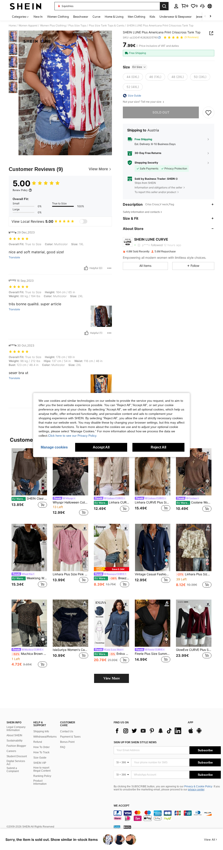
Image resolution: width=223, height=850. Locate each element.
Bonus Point (67, 741)
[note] (111, 569)
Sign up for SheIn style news (135, 742)
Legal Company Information (16, 729)
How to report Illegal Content (42, 769)
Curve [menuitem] (96, 16)
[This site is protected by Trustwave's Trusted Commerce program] (117, 826)
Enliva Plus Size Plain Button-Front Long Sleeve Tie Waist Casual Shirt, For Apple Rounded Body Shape (112, 653)
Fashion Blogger (16, 745)
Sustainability (14, 740)
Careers (11, 751)
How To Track (41, 752)
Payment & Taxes (70, 736)
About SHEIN (14, 735)
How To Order (41, 747)
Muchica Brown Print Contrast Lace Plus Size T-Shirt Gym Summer (29, 653)
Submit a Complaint (13, 770)
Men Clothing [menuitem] (136, 16)
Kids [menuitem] (152, 16)
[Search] (164, 6)
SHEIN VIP (39, 762)
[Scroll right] (210, 16)
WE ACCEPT (121, 805)
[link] (184, 6)
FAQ (62, 747)
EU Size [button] (137, 67)
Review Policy (20, 190)
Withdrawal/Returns (45, 736)
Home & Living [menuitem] (114, 16)
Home (12, 25)
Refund (37, 741)
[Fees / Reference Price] (137, 45)
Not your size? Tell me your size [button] (142, 101)
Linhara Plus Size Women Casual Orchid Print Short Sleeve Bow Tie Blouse (194, 574)
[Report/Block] (109, 268)
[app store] (191, 732)
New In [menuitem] (38, 16)
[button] (202, 6)
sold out (160, 112)
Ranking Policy (42, 776)
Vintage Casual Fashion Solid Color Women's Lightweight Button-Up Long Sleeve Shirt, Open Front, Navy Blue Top (152, 574)
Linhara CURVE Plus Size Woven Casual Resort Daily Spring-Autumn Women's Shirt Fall (152, 502)
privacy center (196, 789)
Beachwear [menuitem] (80, 16)
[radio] (133, 77)
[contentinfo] (167, 815)
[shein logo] (25, 6)
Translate (14, 257)
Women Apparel (28, 25)
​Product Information (40, 782)
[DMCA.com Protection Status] (127, 826)
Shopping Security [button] (146, 162)
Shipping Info (41, 731)
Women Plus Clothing (53, 25)
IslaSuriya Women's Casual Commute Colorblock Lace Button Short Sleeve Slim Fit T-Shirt (70, 650)
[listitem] (29, 483)
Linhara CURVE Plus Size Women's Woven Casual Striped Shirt (112, 502)
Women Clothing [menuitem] (58, 16)
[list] (148, 731)
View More (111, 678)
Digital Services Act (16, 763)
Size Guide (39, 757)
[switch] (83, 221)
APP (190, 722)
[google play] (199, 732)
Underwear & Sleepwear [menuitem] (175, 16)
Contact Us (66, 731)
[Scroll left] (205, 16)
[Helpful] (86, 268)
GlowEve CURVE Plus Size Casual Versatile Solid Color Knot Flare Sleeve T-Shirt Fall (193, 650)
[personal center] (176, 6)
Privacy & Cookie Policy (198, 786)
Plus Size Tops (77, 25)
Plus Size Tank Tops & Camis (106, 25)
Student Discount (17, 756)
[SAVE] (208, 112)
